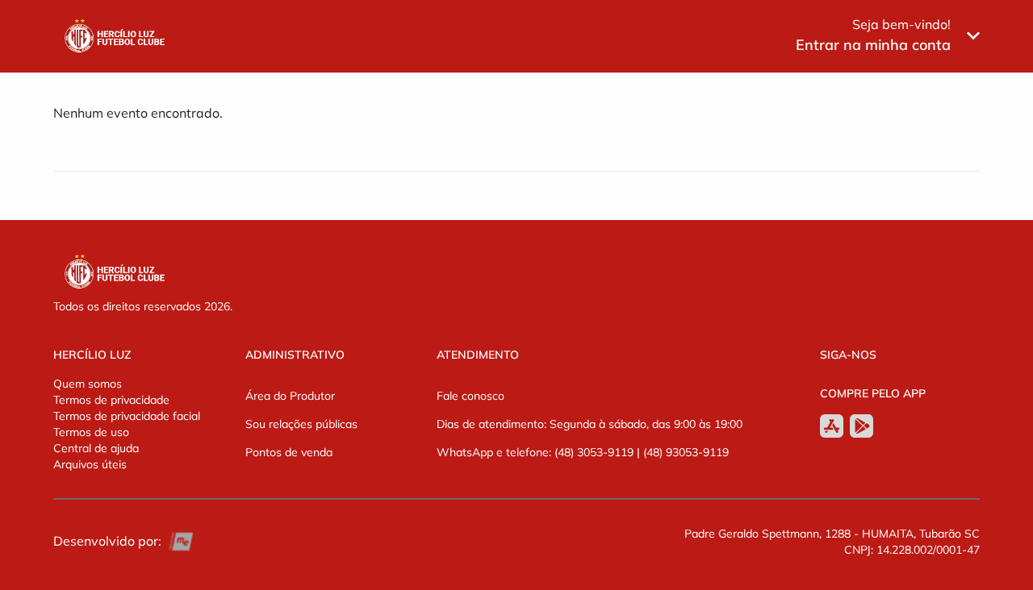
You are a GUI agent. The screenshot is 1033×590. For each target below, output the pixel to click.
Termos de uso (91, 432)
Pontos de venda (288, 452)
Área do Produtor (290, 395)
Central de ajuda (96, 448)
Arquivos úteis (90, 464)
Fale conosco (470, 395)
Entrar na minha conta (873, 44)
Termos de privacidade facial (126, 416)
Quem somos (87, 383)
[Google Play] (861, 426)
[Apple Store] (831, 426)
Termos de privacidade (111, 400)
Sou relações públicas (301, 424)
